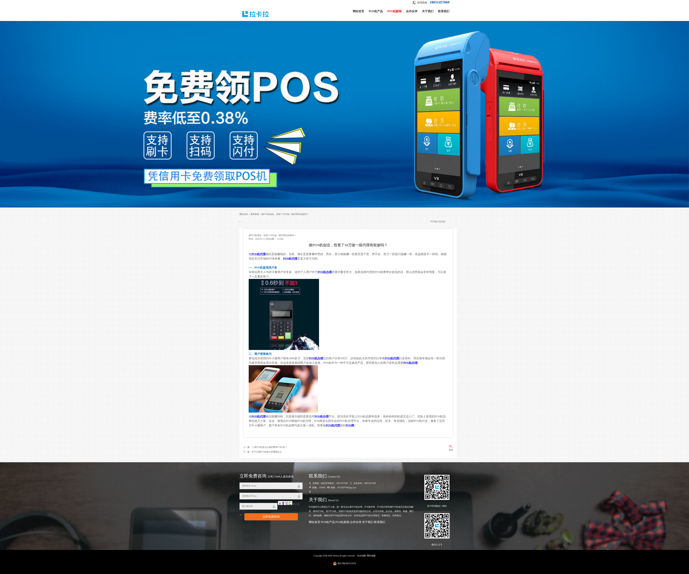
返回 (451, 450)
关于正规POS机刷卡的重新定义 (267, 452)
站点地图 (361, 555)
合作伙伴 (412, 11)
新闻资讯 (254, 214)
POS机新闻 (394, 11)
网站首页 (358, 11)
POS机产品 (376, 11)
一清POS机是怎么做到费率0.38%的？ (269, 447)
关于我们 (427, 11)
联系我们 (443, 11)
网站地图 (371, 555)
